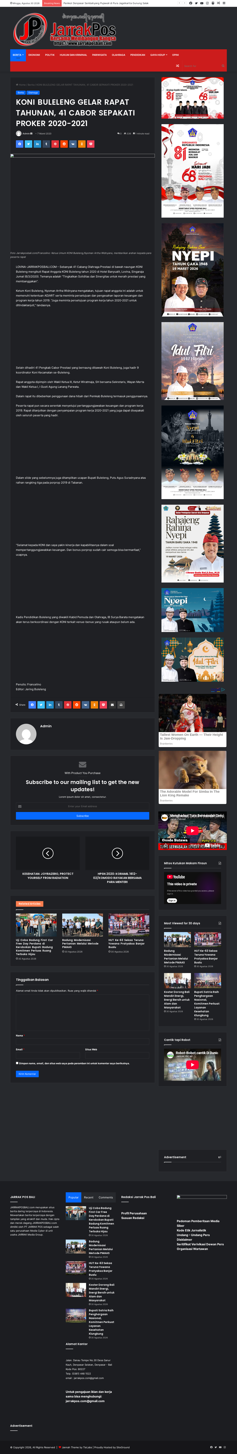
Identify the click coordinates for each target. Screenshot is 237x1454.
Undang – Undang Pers (193, 1235)
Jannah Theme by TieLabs (77, 1447)
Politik (50, 54)
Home (22, 84)
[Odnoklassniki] (82, 144)
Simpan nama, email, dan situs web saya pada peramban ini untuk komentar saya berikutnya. (74, 1063)
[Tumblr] (46, 144)
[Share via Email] (112, 705)
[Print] (121, 705)
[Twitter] (28, 144)
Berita (17, 54)
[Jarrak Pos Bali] (65, 29)
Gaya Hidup (157, 54)
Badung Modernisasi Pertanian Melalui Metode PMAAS (80, 943)
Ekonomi (34, 54)
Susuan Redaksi (132, 1218)
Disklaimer (184, 1239)
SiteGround (123, 1447)
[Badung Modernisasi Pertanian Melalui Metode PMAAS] (82, 925)
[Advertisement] (82, 338)
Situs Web (91, 1049)
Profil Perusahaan (134, 1213)
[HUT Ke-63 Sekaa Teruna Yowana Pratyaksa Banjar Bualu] (129, 925)
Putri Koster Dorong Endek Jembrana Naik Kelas (91, 3)
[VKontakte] (73, 144)
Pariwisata (99, 54)
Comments (106, 1197)
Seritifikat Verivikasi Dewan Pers (200, 1244)
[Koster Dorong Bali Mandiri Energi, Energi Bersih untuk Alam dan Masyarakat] (177, 980)
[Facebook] (19, 144)
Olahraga (118, 54)
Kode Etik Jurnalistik (191, 1230)
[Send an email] (31, 133)
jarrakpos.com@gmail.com (89, 1378)
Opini (175, 54)
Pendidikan (137, 54)
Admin (26, 133)
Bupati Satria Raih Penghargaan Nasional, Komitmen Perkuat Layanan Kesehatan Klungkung (207, 1003)
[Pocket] (90, 144)
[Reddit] (64, 144)
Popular (74, 1197)
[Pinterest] (55, 144)
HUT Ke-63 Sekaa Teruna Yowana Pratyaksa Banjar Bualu (127, 943)
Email (20, 1049)
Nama (20, 1035)
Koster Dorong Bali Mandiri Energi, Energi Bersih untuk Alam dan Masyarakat (177, 999)
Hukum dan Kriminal (73, 54)
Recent (88, 1197)
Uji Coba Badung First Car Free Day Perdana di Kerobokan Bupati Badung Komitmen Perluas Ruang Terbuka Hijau (34, 947)
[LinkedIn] (37, 144)
